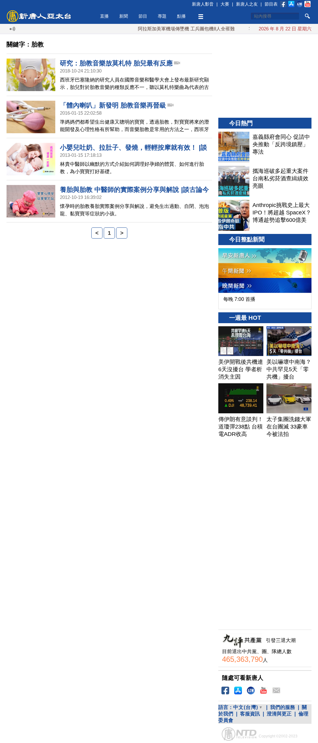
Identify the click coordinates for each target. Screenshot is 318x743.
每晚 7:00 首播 (239, 299)
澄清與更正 (279, 713)
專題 (162, 16)
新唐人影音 (203, 4)
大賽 (224, 4)
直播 (104, 16)
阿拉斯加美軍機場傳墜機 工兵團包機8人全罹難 (177, 28)
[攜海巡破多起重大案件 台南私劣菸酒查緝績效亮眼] (233, 181)
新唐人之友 (247, 4)
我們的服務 (282, 707)
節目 (143, 16)
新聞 (123, 16)
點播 (181, 16)
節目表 (271, 4)
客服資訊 (250, 713)
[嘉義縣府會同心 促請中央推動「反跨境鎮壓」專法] (233, 147)
